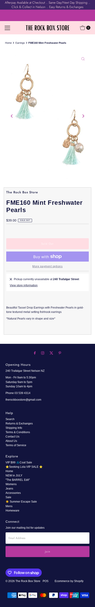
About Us (11, 441)
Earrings (20, 42)
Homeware (12, 510)
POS (45, 581)
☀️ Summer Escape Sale (21, 501)
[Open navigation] (7, 27)
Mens (9, 506)
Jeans (9, 488)
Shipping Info (14, 427)
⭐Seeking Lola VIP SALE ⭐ (24, 466)
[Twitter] (51, 353)
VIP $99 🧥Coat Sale (19, 462)
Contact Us (12, 436)
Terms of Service (16, 445)
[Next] (83, 116)
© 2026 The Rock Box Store (23, 581)
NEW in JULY (14, 475)
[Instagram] (42, 353)
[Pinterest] (60, 353)
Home (8, 42)
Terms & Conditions (18, 432)
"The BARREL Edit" (18, 479)
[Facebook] (35, 353)
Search (10, 419)
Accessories (13, 493)
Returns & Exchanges (19, 423)
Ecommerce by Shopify (69, 581)
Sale (8, 497)
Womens (11, 484)
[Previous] (12, 116)
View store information (24, 285)
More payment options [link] (47, 266)
